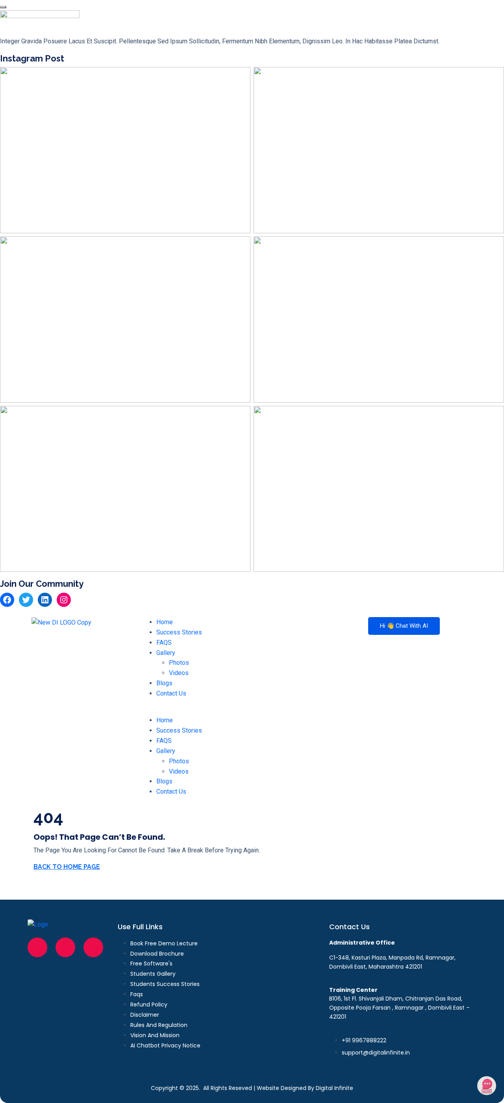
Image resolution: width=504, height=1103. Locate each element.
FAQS (164, 642)
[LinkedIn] (45, 600)
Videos (179, 673)
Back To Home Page (66, 866)
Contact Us (171, 693)
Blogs (164, 683)
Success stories (179, 632)
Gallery (165, 653)
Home (164, 622)
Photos (179, 662)
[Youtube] (93, 947)
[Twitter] (26, 600)
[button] (252, 710)
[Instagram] (64, 600)
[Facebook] (7, 600)
